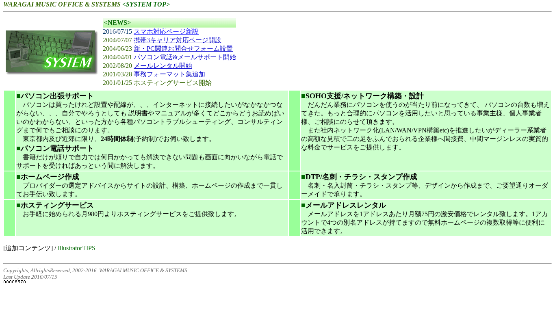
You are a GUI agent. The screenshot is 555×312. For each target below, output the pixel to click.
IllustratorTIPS (76, 248)
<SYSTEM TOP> (146, 4)
